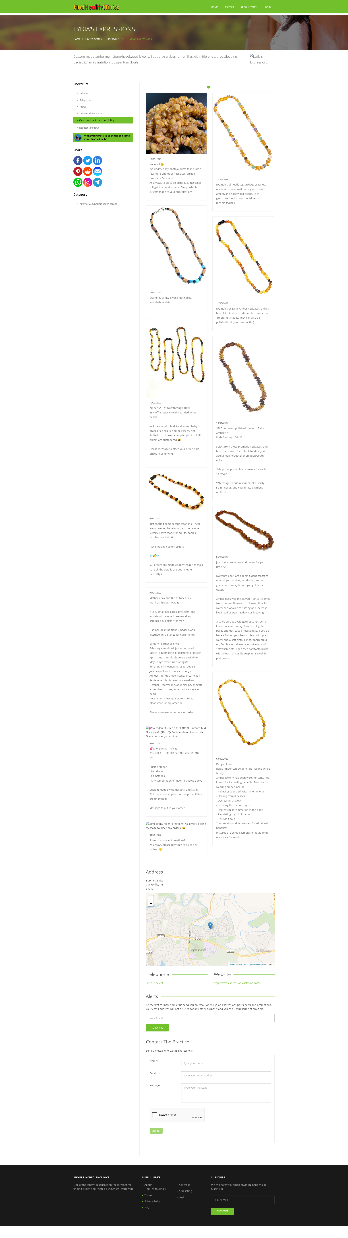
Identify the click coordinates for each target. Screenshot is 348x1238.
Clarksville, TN (115, 39)
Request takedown (89, 127)
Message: (155, 1085)
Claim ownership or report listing (96, 120)
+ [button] (151, 898)
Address (83, 93)
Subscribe (157, 1027)
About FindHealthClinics (155, 1186)
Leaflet (232, 964)
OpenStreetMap (256, 964)
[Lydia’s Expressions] (210, 926)
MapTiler (242, 964)
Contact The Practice (90, 113)
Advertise (184, 1184)
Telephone (85, 100)
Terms (148, 1195)
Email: (153, 1073)
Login (267, 7)
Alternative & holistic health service (98, 203)
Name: (154, 1061)
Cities (230, 7)
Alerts (82, 106)
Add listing (185, 1191)
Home (214, 7)
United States (93, 39)
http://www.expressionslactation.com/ (237, 983)
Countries (249, 7)
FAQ (146, 1207)
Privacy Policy (152, 1201)
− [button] (151, 903)
